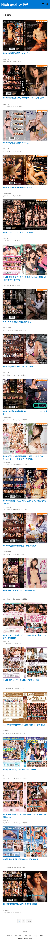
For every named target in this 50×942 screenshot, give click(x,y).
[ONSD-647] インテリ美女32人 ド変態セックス (21, 680)
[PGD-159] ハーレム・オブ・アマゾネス (18, 232)
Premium (6, 59)
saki (25, 932)
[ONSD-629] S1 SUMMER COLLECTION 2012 (20, 859)
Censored (6, 731)
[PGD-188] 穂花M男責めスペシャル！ (17, 142)
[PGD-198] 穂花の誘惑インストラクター (18, 53)
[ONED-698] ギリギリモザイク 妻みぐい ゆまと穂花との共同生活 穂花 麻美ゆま (24, 278)
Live (30, 939)
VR (35, 936)
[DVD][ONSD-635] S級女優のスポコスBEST (19, 769)
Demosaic (6, 238)
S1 (3, 283)
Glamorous (7, 193)
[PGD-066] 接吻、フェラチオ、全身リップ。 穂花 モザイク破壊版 (24, 502)
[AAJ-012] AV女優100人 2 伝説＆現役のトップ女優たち (24, 725)
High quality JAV (14, 4)
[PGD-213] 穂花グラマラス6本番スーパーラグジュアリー (24, 98)
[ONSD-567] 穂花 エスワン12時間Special (19, 590)
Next (29, 921)
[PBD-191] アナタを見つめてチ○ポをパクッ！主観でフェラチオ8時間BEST (24, 636)
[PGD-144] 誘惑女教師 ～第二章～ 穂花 (18, 366)
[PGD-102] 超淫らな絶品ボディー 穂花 (17, 187)
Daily (26, 939)
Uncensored (18, 936)
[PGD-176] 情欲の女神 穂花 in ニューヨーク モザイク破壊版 (25, 412)
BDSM (20, 939)
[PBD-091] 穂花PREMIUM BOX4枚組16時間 (20, 904)
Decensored (28, 936)
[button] (43, 4)
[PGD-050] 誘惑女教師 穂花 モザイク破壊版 (19, 545)
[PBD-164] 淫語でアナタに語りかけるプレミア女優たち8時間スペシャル (24, 815)
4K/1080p (41, 936)
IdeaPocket (7, 328)
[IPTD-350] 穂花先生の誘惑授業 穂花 (17, 321)
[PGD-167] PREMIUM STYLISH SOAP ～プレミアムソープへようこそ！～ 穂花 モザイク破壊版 (24, 457)
